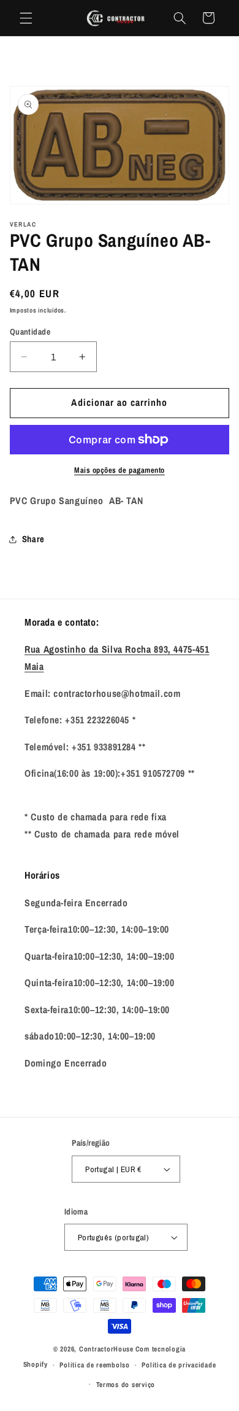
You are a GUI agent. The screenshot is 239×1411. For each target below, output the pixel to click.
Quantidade (30, 331)
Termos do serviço (126, 1385)
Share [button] (33, 539)
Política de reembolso (94, 1365)
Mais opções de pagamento (119, 470)
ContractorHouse (106, 1349)
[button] (26, 18)
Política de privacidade (179, 1365)
